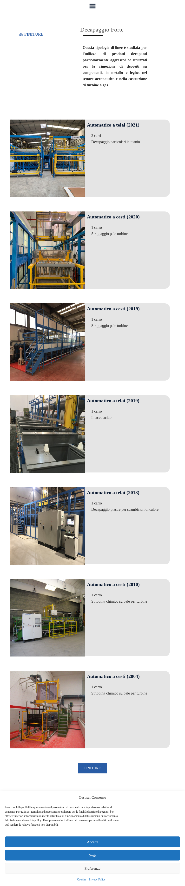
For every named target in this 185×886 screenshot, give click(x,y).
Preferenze (92, 868)
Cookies (81, 879)
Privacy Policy (97, 879)
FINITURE (34, 34)
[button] (43, 34)
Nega (93, 855)
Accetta (92, 842)
